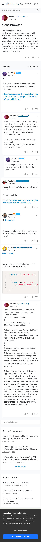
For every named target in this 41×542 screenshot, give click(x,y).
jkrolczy (15, 504)
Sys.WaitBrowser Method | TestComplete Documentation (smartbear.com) (20, 201)
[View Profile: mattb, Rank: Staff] (4, 74)
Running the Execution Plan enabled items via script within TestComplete (20, 437)
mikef (10, 214)
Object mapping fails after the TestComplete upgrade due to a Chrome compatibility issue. (19, 447)
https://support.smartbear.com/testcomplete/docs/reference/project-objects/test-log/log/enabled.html (20, 96)
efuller (15, 493)
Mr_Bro (11, 247)
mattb (10, 73)
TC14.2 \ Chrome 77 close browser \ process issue (17, 499)
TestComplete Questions (12, 10)
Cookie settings (20, 530)
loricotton (13, 17)
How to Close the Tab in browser (16, 482)
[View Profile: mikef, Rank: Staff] (4, 215)
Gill (13, 452)
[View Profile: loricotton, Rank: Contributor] (5, 18)
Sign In (35, 4)
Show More (21, 467)
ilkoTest (15, 441)
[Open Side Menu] (3, 3)
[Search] (21, 3)
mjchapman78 (18, 462)
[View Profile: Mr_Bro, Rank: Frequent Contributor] (4, 248)
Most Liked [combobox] (33, 66)
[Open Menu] (37, 10)
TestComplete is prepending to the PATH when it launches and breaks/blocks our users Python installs (19, 458)
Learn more (26, 523)
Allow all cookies (20, 537)
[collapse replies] (20, 71)
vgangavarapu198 (20, 485)
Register (28, 4)
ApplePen (12, 181)
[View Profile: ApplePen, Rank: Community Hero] (4, 182)
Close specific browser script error (17, 490)
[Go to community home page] (12, 3)
